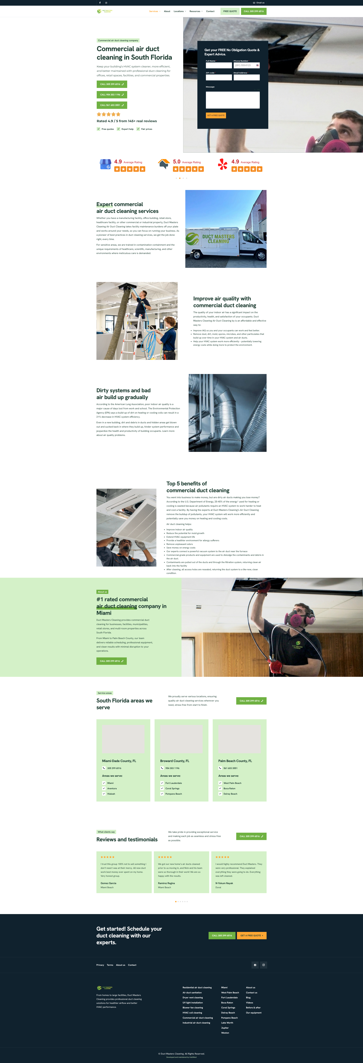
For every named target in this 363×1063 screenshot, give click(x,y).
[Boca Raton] (238, 788)
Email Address (241, 73)
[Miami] (122, 783)
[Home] (104, 11)
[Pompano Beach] (180, 794)
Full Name (211, 61)
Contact (210, 11)
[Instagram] (263, 965)
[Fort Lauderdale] (180, 783)
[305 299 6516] (122, 768)
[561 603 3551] (238, 768)
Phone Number (241, 61)
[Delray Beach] (238, 794)
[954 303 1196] (180, 768)
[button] (176, 178)
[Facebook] (255, 965)
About (167, 11)
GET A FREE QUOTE (216, 115)
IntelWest (193, 1057)
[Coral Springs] (180, 788)
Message (210, 87)
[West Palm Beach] (238, 783)
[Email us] (258, 2)
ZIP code (211, 73)
